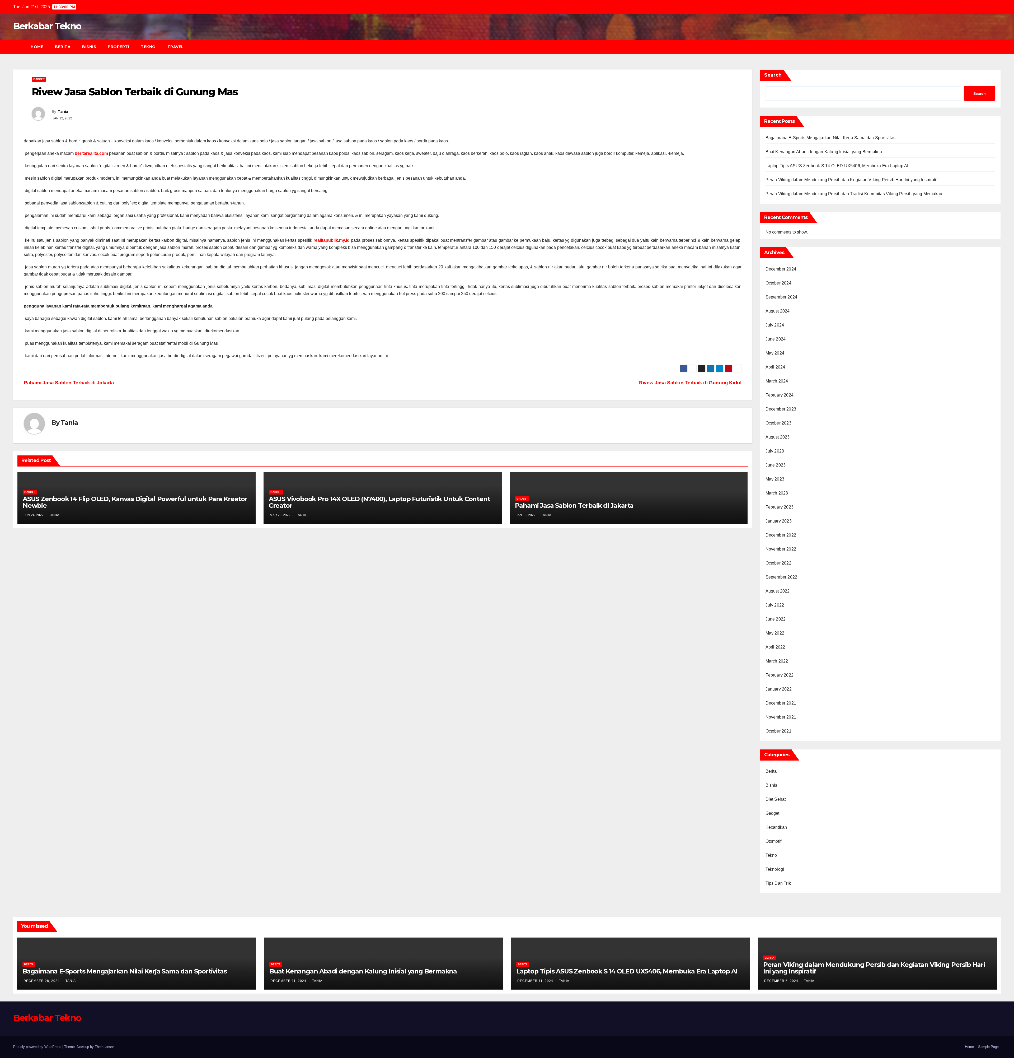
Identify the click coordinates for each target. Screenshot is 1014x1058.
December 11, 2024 (288, 981)
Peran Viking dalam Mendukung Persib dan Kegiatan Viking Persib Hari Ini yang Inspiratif (851, 180)
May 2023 (775, 479)
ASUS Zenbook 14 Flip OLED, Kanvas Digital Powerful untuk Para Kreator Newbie (135, 502)
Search (773, 75)
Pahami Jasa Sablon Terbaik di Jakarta (69, 382)
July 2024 (775, 325)
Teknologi (775, 869)
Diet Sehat (776, 799)
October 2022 (778, 563)
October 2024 (778, 283)
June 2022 (776, 619)
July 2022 (775, 605)
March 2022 (777, 661)
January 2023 (779, 521)
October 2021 (778, 731)
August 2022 (778, 591)
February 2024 (780, 395)
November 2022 (781, 549)
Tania (63, 111)
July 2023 (775, 451)
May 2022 (775, 633)
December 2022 (781, 535)
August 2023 (778, 437)
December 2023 (781, 409)
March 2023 (777, 493)
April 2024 (775, 367)
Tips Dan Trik (778, 883)
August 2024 (778, 311)
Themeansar (104, 1047)
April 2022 (775, 647)
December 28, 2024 (42, 981)
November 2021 (781, 717)
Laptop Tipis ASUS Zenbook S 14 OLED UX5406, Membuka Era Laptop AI (837, 166)
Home (37, 46)
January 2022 (779, 689)
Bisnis (89, 46)
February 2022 (780, 675)
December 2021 (781, 703)
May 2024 (775, 353)
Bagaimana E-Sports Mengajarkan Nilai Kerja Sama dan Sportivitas (831, 138)
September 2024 (781, 297)
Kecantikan (776, 827)
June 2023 (776, 465)
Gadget (39, 79)
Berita (63, 46)
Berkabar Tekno (47, 26)
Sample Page (988, 1047)
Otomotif (774, 841)
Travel (175, 46)
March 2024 (777, 381)
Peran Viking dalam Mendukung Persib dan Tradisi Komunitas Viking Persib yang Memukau (854, 194)
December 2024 (781, 269)
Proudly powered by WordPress (37, 1047)
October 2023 (778, 423)
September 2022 (781, 577)
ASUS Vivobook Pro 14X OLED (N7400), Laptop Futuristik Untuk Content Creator (379, 502)
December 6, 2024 (781, 981)
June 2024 (776, 339)
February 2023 (780, 507)
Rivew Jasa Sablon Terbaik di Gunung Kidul (690, 382)
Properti (118, 46)
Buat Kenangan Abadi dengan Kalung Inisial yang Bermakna (824, 152)
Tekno (148, 46)
